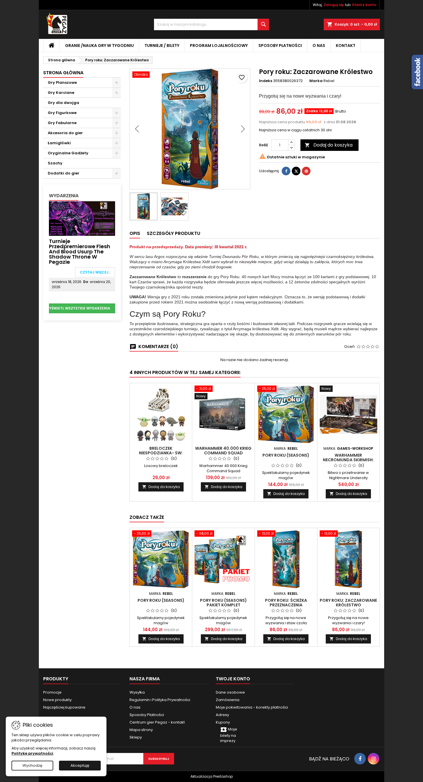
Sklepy (135, 737)
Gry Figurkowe (62, 112)
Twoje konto (233, 678)
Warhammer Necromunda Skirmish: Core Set (348, 459)
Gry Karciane (61, 92)
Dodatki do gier (63, 173)
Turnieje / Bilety (161, 45)
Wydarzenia (64, 195)
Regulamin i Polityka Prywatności (159, 700)
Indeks (265, 80)
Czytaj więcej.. (95, 272)
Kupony (223, 722)
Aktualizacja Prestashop (211, 776)
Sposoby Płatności (280, 45)
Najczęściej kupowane (64, 707)
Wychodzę (32, 765)
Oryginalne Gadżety (68, 153)
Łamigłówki (59, 143)
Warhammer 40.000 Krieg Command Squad (223, 450)
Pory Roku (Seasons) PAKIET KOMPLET (223, 602)
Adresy (222, 715)
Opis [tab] (134, 233)
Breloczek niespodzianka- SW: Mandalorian (161, 452)
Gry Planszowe (62, 82)
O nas (319, 45)
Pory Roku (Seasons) (285, 455)
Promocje (52, 692)
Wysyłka (137, 692)
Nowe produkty (57, 700)
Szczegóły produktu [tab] (173, 233)
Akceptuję (79, 765)
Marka (316, 80)
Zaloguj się (334, 4)
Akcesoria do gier (65, 133)
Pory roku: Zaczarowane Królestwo (348, 602)
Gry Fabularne (62, 123)
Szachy (55, 163)
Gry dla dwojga (63, 102)
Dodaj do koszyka (328, 145)
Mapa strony (141, 729)
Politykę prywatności (32, 753)
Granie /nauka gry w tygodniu (99, 45)
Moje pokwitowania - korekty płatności (252, 707)
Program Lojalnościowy (219, 45)
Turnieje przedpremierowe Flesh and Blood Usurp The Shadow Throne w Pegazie (79, 251)
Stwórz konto (364, 4)
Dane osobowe (230, 692)
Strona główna (63, 72)
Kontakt (345, 45)
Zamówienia (227, 700)
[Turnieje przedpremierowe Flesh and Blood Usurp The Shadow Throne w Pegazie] (82, 218)
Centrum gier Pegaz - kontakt (157, 722)
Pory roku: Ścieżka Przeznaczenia (286, 602)
